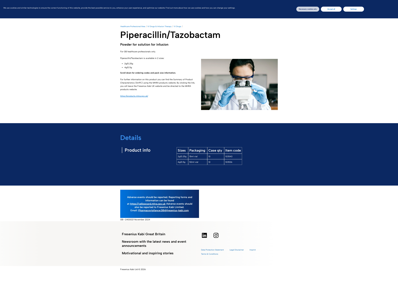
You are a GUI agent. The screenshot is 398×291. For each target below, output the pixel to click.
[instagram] (216, 235)
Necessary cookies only (308, 9)
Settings (353, 9)
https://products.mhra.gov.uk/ (134, 96)
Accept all (331, 9)
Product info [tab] (137, 150)
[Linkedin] (204, 235)
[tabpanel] (226, 162)
